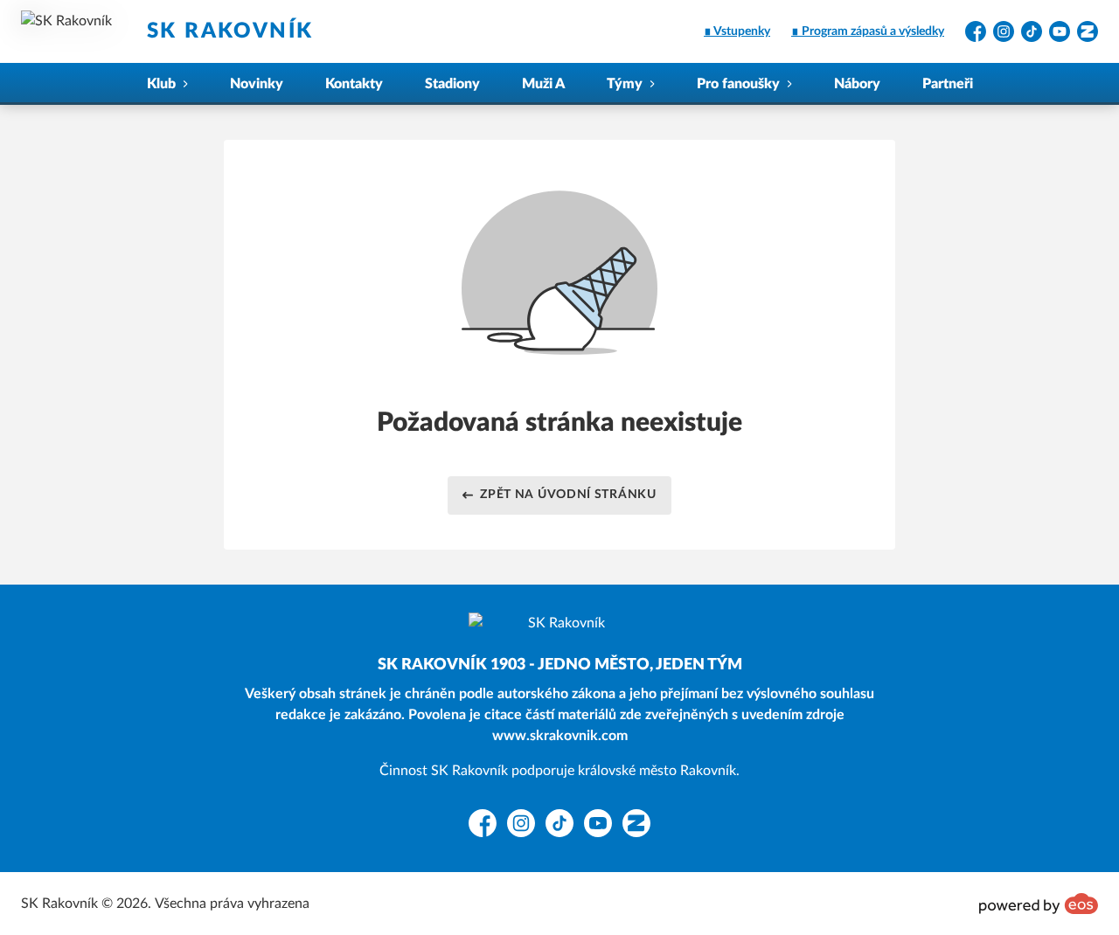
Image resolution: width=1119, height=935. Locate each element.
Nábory (857, 84)
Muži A (543, 84)
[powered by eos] (1038, 903)
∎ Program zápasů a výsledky (867, 31)
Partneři (947, 84)
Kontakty (354, 84)
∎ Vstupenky (737, 31)
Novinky (256, 84)
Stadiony (452, 84)
